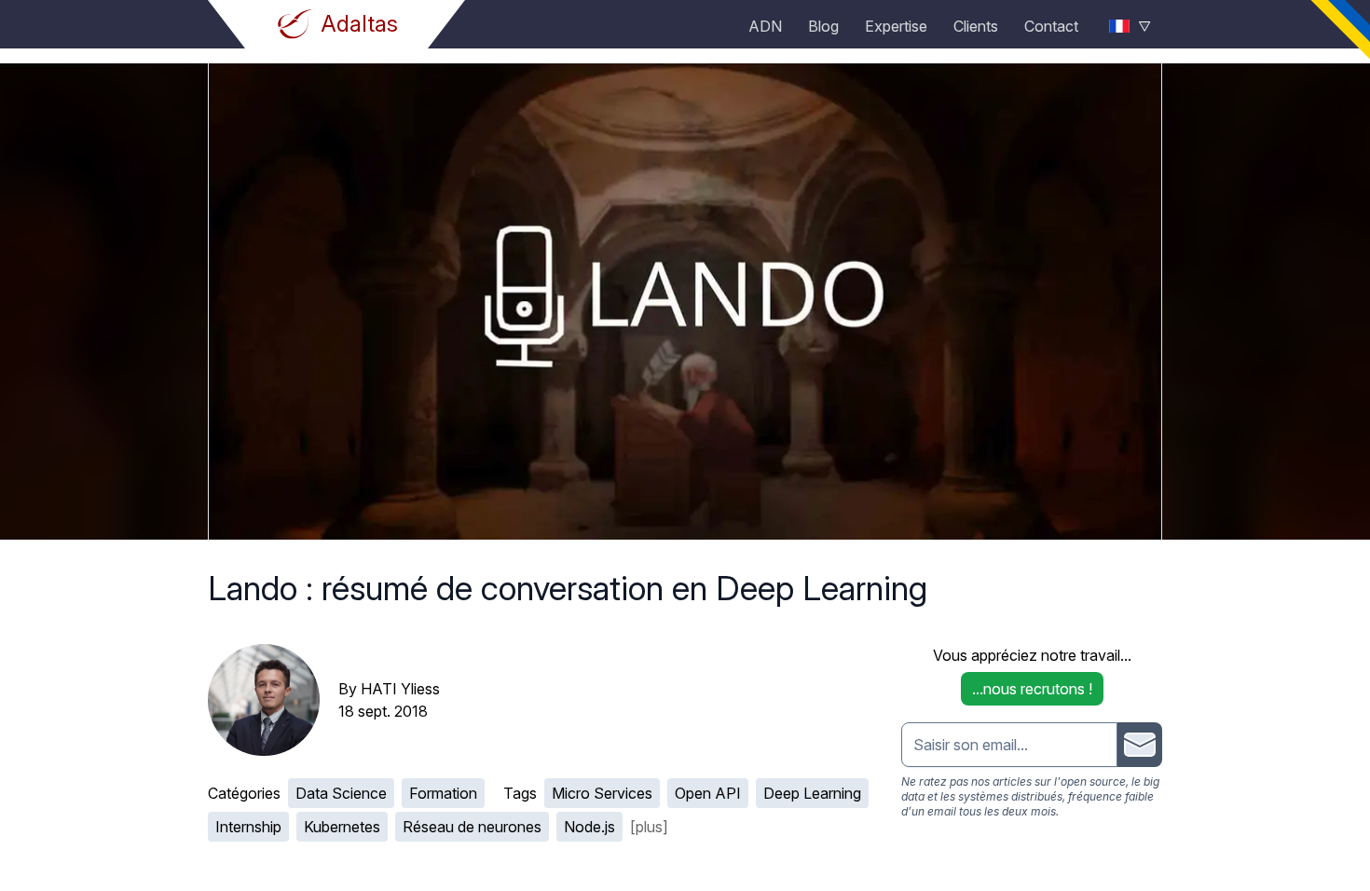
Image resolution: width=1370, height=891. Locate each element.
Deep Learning (812, 793)
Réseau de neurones (472, 826)
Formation (443, 793)
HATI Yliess (400, 688)
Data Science (341, 793)
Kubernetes (342, 826)
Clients (975, 26)
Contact (1051, 26)
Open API (708, 793)
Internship (248, 826)
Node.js (589, 826)
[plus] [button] (649, 826)
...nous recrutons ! (1032, 688)
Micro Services (602, 793)
